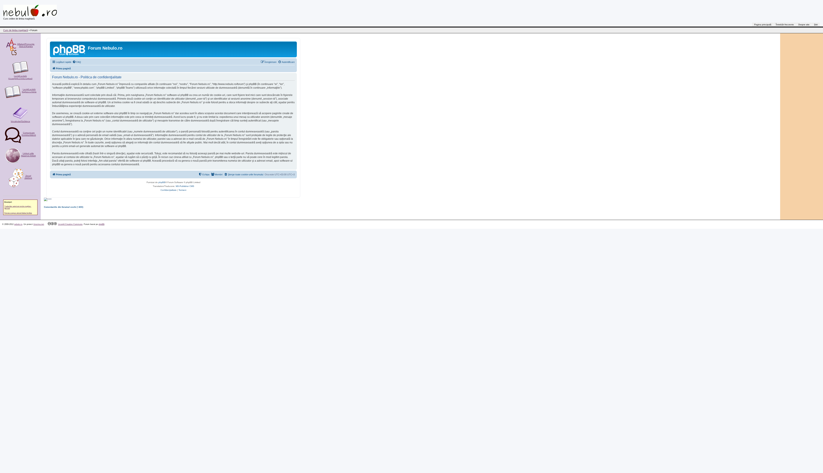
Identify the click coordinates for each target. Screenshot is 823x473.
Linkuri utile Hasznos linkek (28, 154)
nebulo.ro (18, 224)
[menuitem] (76, 62)
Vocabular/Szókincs (20, 121)
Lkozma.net (38, 224)
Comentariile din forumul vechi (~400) (63, 207)
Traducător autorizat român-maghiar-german (17, 207)
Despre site (803, 24)
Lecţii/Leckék (20, 77)
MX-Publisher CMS (185, 186)
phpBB (161, 182)
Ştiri (816, 24)
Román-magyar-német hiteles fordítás (18, 213)
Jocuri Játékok (28, 176)
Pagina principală (762, 24)
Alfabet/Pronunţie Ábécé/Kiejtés (26, 45)
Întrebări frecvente (785, 24)
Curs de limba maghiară (15, 30)
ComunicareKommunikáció (29, 134)
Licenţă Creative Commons (70, 224)
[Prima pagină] (69, 49)
